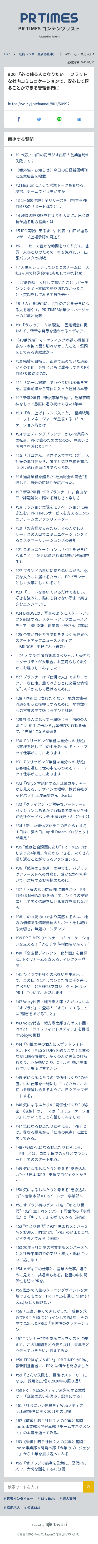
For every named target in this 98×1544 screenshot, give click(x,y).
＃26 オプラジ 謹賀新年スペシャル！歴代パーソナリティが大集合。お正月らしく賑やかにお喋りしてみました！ (52, 661)
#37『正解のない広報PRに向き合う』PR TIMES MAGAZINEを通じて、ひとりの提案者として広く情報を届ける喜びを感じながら (51, 898)
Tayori (49, 1534)
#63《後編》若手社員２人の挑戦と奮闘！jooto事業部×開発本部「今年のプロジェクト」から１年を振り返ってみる (52, 1447)
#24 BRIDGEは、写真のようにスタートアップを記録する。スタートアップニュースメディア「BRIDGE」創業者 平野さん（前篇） (52, 619)
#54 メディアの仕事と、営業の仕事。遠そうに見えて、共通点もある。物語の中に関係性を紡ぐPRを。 (51, 1275)
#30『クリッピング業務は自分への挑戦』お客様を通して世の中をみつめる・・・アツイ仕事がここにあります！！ (51, 747)
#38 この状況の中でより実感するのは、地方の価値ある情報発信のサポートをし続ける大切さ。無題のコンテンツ (51, 923)
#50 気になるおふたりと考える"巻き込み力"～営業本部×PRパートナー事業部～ (50, 1193)
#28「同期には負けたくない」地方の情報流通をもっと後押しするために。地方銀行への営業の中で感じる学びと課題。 (51, 704)
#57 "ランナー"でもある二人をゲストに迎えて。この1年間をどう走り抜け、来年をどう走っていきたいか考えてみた (52, 1344)
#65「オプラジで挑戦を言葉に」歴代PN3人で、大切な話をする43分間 (51, 1466)
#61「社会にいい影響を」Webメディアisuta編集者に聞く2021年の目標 (49, 1408)
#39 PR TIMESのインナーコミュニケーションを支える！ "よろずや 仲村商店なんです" (52, 941)
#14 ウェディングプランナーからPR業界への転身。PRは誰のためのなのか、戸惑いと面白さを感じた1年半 (52, 440)
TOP (7, 54)
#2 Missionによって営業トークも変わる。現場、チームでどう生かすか (51, 188)
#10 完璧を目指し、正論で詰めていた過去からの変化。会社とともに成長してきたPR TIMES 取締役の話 (52, 367)
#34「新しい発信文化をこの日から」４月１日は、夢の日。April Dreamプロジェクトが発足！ (52, 831)
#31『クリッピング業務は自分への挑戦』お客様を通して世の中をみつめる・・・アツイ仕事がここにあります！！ (51, 768)
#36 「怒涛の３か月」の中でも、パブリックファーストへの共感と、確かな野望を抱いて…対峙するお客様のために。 (51, 874)
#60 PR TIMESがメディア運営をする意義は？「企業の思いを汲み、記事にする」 (50, 1393)
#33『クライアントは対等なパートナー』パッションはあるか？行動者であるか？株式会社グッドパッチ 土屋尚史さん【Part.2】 (52, 810)
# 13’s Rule (46, 1498)
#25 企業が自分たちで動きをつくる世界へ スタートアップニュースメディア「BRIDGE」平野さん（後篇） (52, 640)
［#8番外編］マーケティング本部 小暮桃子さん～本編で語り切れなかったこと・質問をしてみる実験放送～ (52, 346)
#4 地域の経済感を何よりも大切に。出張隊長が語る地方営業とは (52, 218)
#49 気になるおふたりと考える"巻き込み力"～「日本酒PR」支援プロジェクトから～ (51, 1174)
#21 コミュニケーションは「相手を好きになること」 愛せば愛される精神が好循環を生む (52, 555)
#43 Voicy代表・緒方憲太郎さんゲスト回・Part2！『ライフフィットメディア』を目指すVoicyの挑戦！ (52, 1029)
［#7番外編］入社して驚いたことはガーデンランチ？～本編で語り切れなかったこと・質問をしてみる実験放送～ (51, 288)
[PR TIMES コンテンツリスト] (49, 18)
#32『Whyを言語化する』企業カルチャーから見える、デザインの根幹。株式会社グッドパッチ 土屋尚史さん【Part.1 (51, 789)
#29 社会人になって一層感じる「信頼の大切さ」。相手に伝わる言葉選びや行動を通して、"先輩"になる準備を (52, 725)
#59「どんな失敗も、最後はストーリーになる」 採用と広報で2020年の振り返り (51, 1378)
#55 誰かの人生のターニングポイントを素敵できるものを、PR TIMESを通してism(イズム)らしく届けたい (52, 1296)
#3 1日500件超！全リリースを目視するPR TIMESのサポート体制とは (51, 203)
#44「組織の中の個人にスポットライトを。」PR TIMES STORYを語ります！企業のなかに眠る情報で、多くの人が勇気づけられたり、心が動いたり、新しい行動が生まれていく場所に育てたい (52, 1056)
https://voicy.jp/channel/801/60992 (38, 104)
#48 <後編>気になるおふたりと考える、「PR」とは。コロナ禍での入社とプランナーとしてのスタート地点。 (52, 1153)
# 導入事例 (68, 1498)
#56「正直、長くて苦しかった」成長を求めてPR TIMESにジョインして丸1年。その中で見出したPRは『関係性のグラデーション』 (52, 1320)
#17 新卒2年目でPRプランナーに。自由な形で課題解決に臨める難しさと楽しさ (51, 495)
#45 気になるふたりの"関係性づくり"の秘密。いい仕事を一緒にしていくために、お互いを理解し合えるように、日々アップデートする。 (51, 1087)
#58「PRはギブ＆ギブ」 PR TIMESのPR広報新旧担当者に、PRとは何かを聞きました (52, 1363)
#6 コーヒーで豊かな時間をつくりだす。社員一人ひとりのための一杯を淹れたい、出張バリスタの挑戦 (52, 252)
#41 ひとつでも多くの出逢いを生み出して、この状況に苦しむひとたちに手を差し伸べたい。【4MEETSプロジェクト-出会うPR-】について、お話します (51, 983)
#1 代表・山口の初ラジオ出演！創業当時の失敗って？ (52, 158)
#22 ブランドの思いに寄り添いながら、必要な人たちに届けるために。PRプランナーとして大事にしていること (52, 576)
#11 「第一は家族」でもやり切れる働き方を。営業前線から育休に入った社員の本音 (51, 385)
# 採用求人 (12, 1507)
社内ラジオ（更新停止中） (37, 54)
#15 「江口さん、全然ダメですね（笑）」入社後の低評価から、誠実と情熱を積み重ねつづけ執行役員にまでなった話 (52, 461)
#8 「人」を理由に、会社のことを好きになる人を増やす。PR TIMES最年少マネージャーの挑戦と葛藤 (52, 309)
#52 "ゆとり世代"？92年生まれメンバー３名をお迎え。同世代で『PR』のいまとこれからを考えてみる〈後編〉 (52, 1232)
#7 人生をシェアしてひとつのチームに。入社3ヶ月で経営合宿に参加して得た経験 (52, 270)
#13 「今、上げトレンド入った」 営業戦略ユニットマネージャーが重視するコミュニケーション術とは (52, 419)
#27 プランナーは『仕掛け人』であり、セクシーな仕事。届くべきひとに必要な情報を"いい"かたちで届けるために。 (51, 683)
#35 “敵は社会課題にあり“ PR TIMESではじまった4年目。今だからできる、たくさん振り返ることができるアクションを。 (52, 853)
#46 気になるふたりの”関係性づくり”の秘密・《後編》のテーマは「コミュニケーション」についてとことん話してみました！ (52, 1111)
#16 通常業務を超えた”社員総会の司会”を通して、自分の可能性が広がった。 (51, 480)
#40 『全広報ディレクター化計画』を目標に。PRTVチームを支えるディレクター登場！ (51, 959)
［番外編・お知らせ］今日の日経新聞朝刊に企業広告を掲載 (51, 173)
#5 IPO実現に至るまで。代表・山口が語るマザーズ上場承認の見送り (51, 234)
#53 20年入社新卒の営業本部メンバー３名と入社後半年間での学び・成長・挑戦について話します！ (51, 1253)
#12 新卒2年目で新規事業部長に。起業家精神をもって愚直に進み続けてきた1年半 (52, 401)
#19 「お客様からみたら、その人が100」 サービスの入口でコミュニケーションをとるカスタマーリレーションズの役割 (51, 534)
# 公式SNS (32, 1507)
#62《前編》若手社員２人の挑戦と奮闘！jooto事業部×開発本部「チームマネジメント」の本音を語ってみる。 (52, 1426)
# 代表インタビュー (18, 1498)
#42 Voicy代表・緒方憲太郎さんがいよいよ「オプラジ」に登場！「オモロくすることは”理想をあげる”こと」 (52, 1007)
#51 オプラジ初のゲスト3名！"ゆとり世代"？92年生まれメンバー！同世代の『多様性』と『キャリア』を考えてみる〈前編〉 (52, 1211)
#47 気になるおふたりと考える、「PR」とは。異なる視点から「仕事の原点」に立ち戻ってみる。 (51, 1132)
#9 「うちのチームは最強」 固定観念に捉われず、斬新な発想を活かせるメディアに (51, 328)
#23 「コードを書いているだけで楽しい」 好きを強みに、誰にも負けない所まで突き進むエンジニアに (52, 598)
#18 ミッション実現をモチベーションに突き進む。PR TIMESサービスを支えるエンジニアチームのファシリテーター (52, 513)
